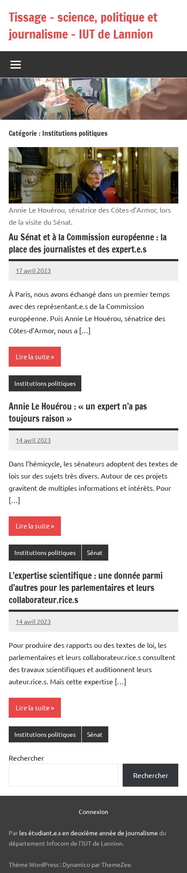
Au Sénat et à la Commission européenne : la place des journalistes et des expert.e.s (88, 243)
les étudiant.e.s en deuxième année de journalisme (88, 833)
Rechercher (26, 757)
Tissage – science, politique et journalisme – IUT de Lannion (83, 26)
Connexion (93, 811)
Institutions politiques (45, 383)
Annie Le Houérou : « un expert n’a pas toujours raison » (78, 412)
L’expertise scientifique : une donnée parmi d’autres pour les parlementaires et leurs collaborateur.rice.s (86, 587)
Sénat (95, 552)
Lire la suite (33, 356)
